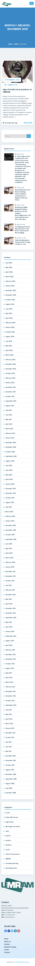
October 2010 (10, 765)
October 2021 (10, 397)
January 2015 (10, 632)
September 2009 (11, 779)
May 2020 (9, 475)
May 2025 (9, 314)
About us (7, 941)
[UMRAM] (7, 4)
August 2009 (10, 784)
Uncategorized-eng (11, 123)
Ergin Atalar (10, 822)
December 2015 (11, 608)
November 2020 (11, 447)
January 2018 (10, 567)
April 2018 (9, 553)
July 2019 (9, 507)
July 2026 (9, 263)
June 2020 (9, 470)
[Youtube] (18, 931)
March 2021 (9, 429)
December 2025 (11, 291)
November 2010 (11, 761)
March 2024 (9, 355)
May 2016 (9, 599)
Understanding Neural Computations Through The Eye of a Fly (22, 242)
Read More (28, 123)
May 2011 (8, 751)
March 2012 (9, 724)
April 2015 (9, 627)
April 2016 (9, 604)
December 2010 (11, 756)
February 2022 (10, 378)
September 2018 (11, 539)
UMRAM (8, 859)
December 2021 (11, 387)
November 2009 (11, 774)
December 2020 (11, 443)
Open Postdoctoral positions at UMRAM (17, 90)
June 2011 (9, 747)
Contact (7, 952)
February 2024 (10, 360)
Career (8, 813)
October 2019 (10, 498)
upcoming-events (11, 868)
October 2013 (10, 664)
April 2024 (9, 350)
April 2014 (9, 645)
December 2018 (11, 526)
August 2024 (10, 337)
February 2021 (10, 433)
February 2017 (10, 590)
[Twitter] (12, 931)
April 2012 (9, 719)
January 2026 (10, 286)
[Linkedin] (15, 931)
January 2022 (10, 383)
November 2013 (11, 659)
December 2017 (10, 572)
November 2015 (11, 613)
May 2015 (9, 622)
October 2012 (10, 701)
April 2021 (9, 424)
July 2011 (8, 742)
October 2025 (10, 300)
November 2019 (11, 493)
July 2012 (9, 710)
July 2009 (9, 788)
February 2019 (10, 516)
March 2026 (9, 277)
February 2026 (10, 281)
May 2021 (9, 420)
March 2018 (9, 558)
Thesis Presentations (13, 854)
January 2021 (10, 438)
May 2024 (9, 346)
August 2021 (10, 406)
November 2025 (11, 295)
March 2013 (9, 682)
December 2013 (11, 655)
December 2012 (11, 691)
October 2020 (10, 452)
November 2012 (11, 696)
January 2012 (10, 728)
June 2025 (9, 309)
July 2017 (9, 585)
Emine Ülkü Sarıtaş (12, 817)
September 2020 (11, 456)
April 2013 (9, 678)
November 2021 (11, 392)
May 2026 (9, 267)
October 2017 (10, 581)
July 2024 (9, 341)
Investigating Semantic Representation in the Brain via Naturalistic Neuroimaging (22, 230)
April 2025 (9, 318)
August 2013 (10, 668)
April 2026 (9, 272)
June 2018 (9, 544)
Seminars (9, 845)
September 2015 (11, 618)
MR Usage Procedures (13, 827)
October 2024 (10, 332)
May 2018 (9, 549)
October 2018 (10, 535)
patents (8, 836)
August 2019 (10, 503)
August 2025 (10, 304)
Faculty (7, 944)
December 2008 (11, 793)
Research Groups (10, 947)
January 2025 (10, 327)
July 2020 (9, 466)
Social (8, 850)
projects (8, 840)
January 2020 (10, 484)
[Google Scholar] (5, 931)
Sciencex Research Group (22, 962)
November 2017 (11, 576)
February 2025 (10, 323)
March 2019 (9, 512)
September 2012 (11, 705)
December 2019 (11, 489)
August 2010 (10, 770)
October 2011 (10, 738)
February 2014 (10, 650)
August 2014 (10, 641)
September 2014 (11, 636)
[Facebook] (8, 931)
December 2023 (11, 364)
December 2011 (10, 733)
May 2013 (9, 673)
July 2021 (9, 410)
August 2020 (10, 461)
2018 (16, 44)
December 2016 (11, 595)
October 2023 (10, 373)
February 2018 (10, 562)
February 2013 (10, 687)
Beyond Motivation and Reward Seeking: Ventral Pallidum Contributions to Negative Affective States (22, 195)
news (7, 831)
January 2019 (10, 521)
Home (10, 44)
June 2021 (9, 415)
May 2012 (9, 714)
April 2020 (9, 479)
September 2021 (11, 401)
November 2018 (11, 530)
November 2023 (11, 369)
